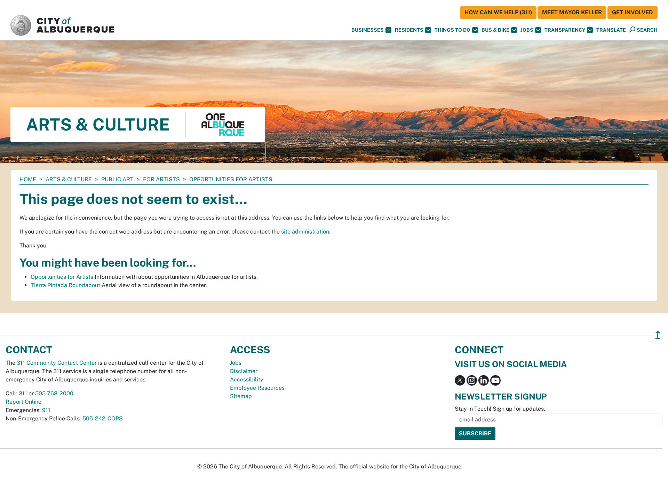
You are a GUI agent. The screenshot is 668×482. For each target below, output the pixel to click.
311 (23, 393)
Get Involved (632, 12)
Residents (409, 30)
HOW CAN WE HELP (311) (498, 12)
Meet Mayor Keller (572, 12)
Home (27, 179)
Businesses (367, 30)
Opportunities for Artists (62, 277)
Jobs (526, 30)
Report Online (23, 401)
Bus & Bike (495, 30)
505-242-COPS (102, 418)
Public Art (117, 179)
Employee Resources (257, 388)
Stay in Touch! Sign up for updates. (500, 408)
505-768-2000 (54, 393)
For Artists (161, 179)
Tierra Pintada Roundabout (65, 285)
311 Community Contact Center (57, 362)
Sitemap (241, 396)
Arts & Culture (69, 179)
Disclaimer (243, 371)
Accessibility (246, 379)
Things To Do (452, 30)
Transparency (564, 30)
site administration (305, 231)
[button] (611, 30)
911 (46, 410)
